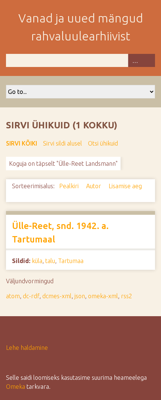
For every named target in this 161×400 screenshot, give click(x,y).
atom (13, 296)
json (80, 296)
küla (37, 260)
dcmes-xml (57, 296)
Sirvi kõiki (21, 143)
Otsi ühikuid (103, 143)
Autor (94, 186)
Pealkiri (69, 186)
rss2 (126, 296)
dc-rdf (31, 296)
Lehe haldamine (27, 347)
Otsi (148, 60)
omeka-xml (103, 296)
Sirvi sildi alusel (62, 143)
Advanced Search (135, 60)
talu (50, 260)
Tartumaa (70, 260)
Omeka (15, 386)
